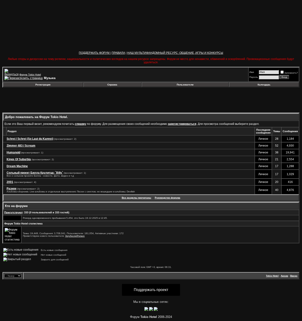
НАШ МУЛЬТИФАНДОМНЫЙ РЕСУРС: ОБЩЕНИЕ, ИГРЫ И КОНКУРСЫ (175, 53)
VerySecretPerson (75, 236)
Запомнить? (291, 73)
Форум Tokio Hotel (30, 74)
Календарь (264, 84)
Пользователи (185, 84)
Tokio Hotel (272, 276)
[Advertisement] (41, 100)
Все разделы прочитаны (136, 197)
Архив (284, 276)
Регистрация (42, 84)
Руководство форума (167, 197)
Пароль (253, 77)
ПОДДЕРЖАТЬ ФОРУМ (94, 53)
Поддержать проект (151, 290)
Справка (112, 84)
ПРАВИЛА (118, 53)
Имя (251, 72)
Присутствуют (13, 212)
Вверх (294, 276)
